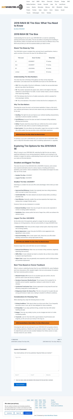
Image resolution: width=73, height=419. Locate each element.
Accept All (27, 413)
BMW (38, 1)
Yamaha (49, 13)
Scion (51, 10)
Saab (40, 10)
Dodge (63, 1)
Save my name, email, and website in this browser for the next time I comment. (34, 380)
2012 (36, 404)
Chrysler (56, 1)
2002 (36, 400)
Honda (39, 4)
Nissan (66, 7)
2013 (40, 404)
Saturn (45, 10)
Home (52, 400)
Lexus (28, 7)
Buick (43, 1)
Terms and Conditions (57, 405)
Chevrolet (49, 1)
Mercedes (40, 7)
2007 (36, 402)
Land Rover (62, 4)
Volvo (42, 13)
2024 (44, 407)
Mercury (47, 7)
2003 (40, 400)
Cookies (53, 402)
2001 (32, 400)
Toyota (28, 13)
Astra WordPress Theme (50, 415)
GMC (68, 1)
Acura (28, 1)
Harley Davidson (31, 4)
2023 (40, 407)
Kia (56, 4)
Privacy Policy (55, 404)
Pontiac (34, 10)
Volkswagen (36, 13)
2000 (28, 400)
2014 (44, 404)
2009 (44, 402)
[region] (18, 408)
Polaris (28, 10)
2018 (40, 405)
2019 (44, 405)
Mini (53, 7)
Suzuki (62, 10)
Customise (9, 413)
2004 (44, 400)
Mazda (34, 7)
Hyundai (46, 4)
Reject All (18, 413)
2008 (40, 402)
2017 (36, 405)
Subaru (57, 10)
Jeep (51, 4)
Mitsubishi (59, 7)
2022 (36, 407)
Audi (33, 1)
